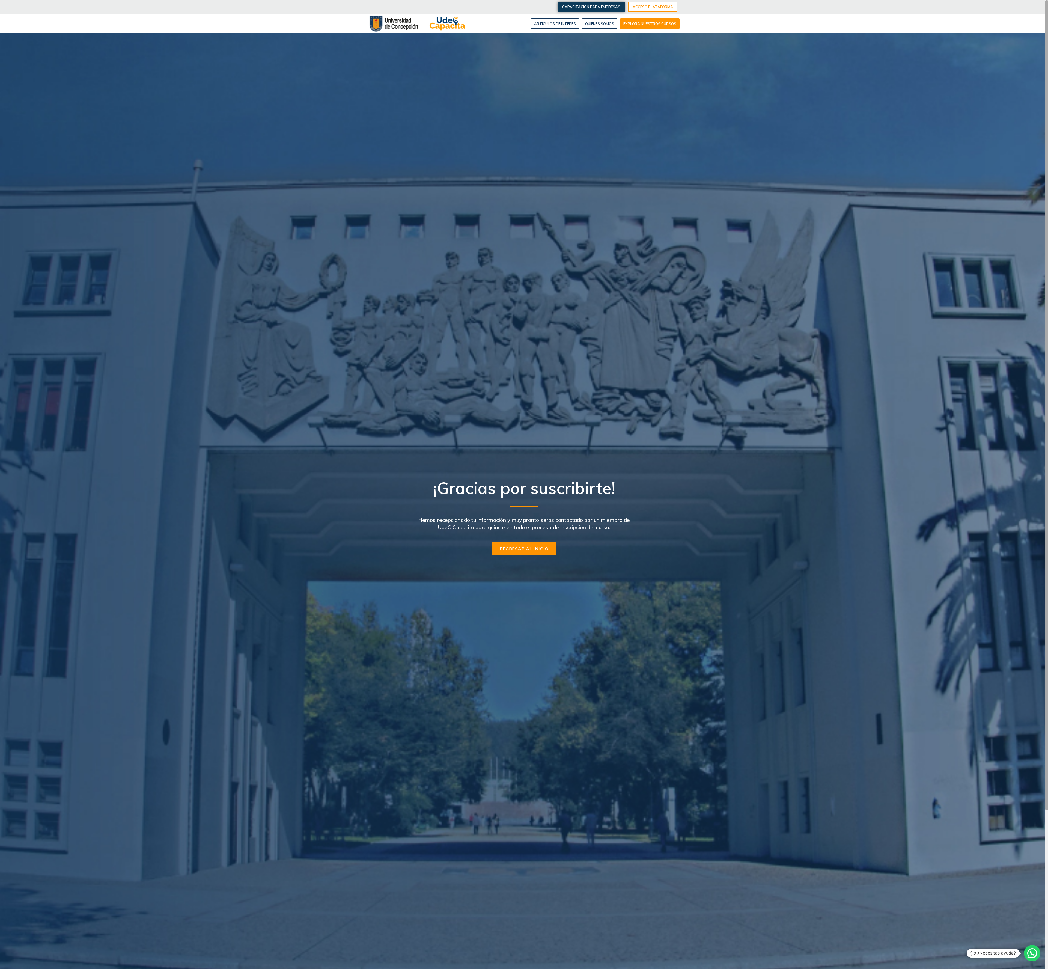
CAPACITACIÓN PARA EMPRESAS (591, 7)
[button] (1032, 953)
